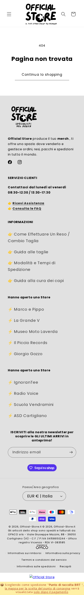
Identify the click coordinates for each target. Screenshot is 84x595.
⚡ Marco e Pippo (26, 309)
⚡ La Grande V (24, 320)
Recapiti (65, 566)
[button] (9, 14)
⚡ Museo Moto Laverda (33, 331)
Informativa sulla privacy (63, 553)
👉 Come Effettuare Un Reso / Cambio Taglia (39, 237)
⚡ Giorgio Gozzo (25, 354)
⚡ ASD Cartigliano (27, 415)
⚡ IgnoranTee (23, 382)
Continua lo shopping (42, 74)
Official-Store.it (31, 526)
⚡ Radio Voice (23, 393)
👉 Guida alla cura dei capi (36, 280)
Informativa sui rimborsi (24, 553)
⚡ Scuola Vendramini (31, 404)
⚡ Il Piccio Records (27, 342)
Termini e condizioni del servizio (44, 559)
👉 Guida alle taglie (28, 252)
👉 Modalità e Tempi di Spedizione (31, 266)
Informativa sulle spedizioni (36, 566)
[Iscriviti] (71, 452)
